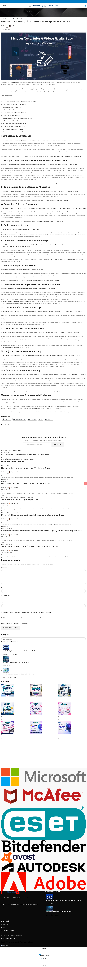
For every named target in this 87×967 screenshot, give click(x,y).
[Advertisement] (43, 752)
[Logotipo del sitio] (36, 5)
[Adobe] (43, 831)
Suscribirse (58, 444)
